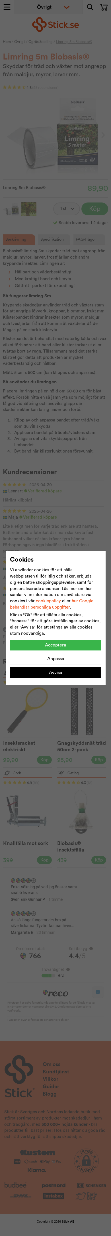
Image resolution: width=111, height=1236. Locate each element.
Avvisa (55, 672)
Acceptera (55, 645)
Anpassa (55, 658)
